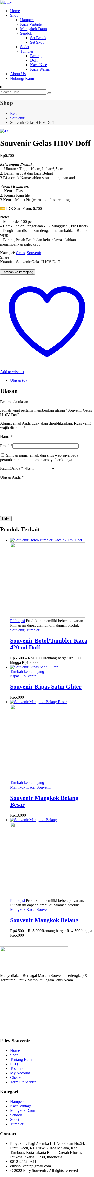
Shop (14, 15)
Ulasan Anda (12, 477)
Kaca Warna (40, 69)
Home (15, 11)
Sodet (24, 47)
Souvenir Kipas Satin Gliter (46, 686)
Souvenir (17, 118)
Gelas (20, 253)
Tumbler (26, 51)
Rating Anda (11, 468)
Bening (36, 56)
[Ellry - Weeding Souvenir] (6, 2)
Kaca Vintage (31, 24)
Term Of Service (23, 1082)
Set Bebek (38, 38)
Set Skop (37, 42)
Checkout (17, 1077)
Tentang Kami (21, 1059)
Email (6, 446)
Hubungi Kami (22, 78)
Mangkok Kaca (22, 787)
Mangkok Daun (22, 1110)
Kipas (14, 676)
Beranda (16, 113)
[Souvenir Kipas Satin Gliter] (34, 667)
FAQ (14, 1064)
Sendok (26, 33)
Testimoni (18, 1068)
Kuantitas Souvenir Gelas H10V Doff (30, 262)
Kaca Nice (38, 65)
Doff (34, 60)
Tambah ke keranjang (17, 272)
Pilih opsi (17, 621)
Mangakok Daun (33, 29)
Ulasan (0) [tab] (18, 380)
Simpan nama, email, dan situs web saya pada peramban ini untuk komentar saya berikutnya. (39, 457)
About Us (18, 74)
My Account (20, 1073)
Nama (6, 436)
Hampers (27, 20)
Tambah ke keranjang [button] (27, 671)
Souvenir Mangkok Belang (44, 920)
